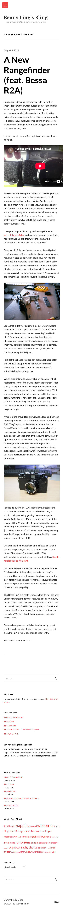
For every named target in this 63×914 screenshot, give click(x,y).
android (14, 826)
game (21, 836)
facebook (9, 836)
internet (8, 842)
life (28, 842)
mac (39, 842)
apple (23, 825)
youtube (51, 852)
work (46, 852)
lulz (34, 842)
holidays (55, 837)
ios (13, 842)
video (16, 852)
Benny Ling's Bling (26, 17)
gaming (38, 836)
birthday (56, 826)
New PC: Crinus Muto (13, 717)
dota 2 (43, 831)
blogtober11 (10, 831)
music (6, 848)
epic (49, 831)
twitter (7, 851)
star (53, 847)
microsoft (53, 843)
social (48, 848)
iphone (21, 842)
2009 (7, 826)
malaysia (44, 843)
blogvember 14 (25, 831)
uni (12, 852)
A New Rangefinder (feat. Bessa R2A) (27, 75)
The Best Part (10, 725)
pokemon (42, 848)
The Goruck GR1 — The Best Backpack (21, 729)
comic (36, 831)
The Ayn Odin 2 (11, 733)
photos (33, 847)
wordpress (38, 852)
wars (21, 851)
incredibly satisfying (14, 235)
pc (10, 847)
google (47, 836)
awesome (44, 825)
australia (31, 826)
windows (28, 852)
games (28, 836)
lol (32, 843)
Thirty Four (9, 721)
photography (20, 847)
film (15, 837)
